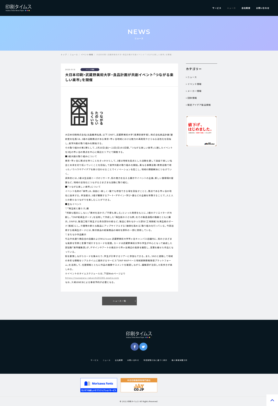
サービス (216, 8)
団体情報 (192, 98)
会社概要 (246, 8)
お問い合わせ (262, 8)
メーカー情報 (195, 91)
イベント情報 (195, 84)
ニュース (231, 8)
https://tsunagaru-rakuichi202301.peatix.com (92, 277)
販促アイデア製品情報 (199, 104)
